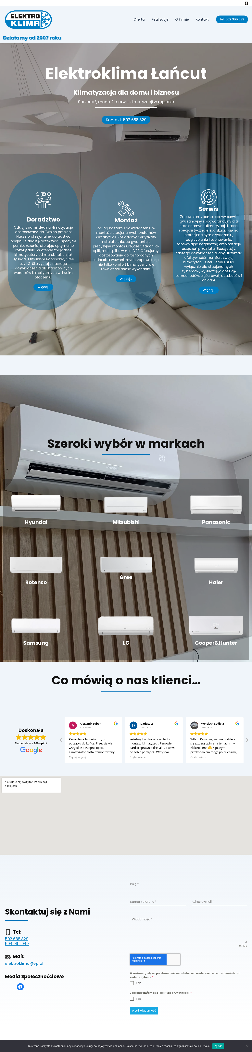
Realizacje (160, 19)
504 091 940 (17, 943)
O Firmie (182, 19)
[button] (126, 120)
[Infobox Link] (36, 509)
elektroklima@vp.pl (24, 963)
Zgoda (218, 1045)
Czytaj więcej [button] (77, 757)
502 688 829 (16, 939)
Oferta (139, 19)
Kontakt (202, 19)
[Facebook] (246, 3)
